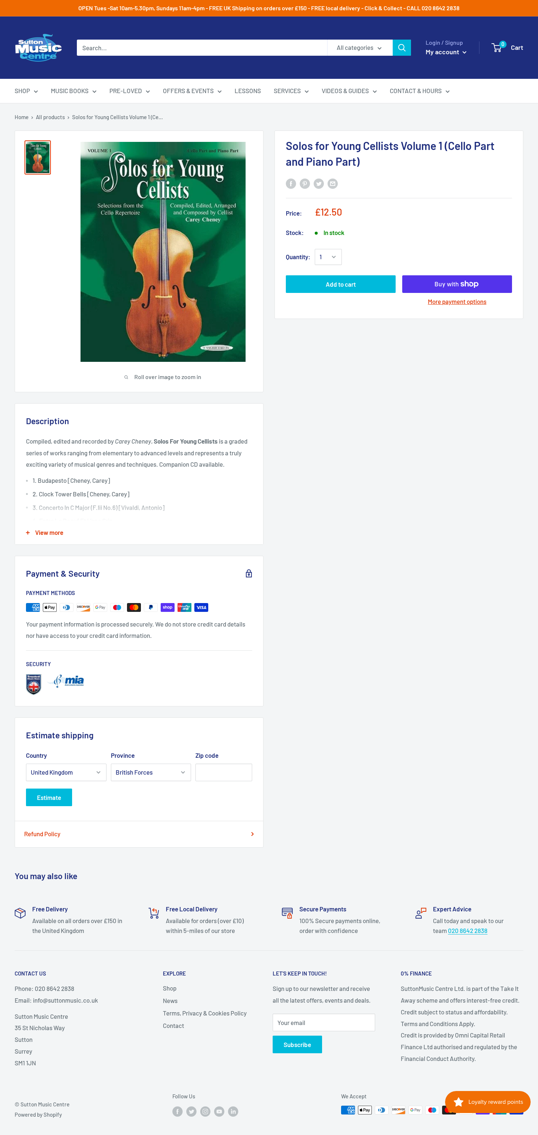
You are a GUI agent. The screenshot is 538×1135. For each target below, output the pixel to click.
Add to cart (341, 284)
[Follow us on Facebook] (177, 1111)
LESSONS (248, 90)
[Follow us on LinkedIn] (233, 1111)
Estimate (49, 797)
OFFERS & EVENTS (188, 90)
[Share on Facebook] (291, 183)
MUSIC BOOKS (70, 90)
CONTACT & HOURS (416, 90)
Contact (173, 1025)
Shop (169, 988)
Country (36, 755)
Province (123, 755)
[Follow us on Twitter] (191, 1111)
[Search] (402, 48)
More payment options (457, 301)
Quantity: (298, 256)
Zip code (206, 755)
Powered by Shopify (38, 1114)
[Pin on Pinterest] (305, 183)
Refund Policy (42, 833)
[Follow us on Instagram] (205, 1111)
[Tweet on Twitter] (319, 183)
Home (22, 117)
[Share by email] (333, 183)
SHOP (22, 90)
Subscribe (297, 1044)
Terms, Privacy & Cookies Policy (205, 1013)
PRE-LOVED (125, 90)
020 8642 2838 (467, 930)
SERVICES (287, 90)
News (170, 1000)
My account (443, 52)
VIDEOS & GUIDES (345, 90)
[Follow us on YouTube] (219, 1111)
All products (50, 117)
